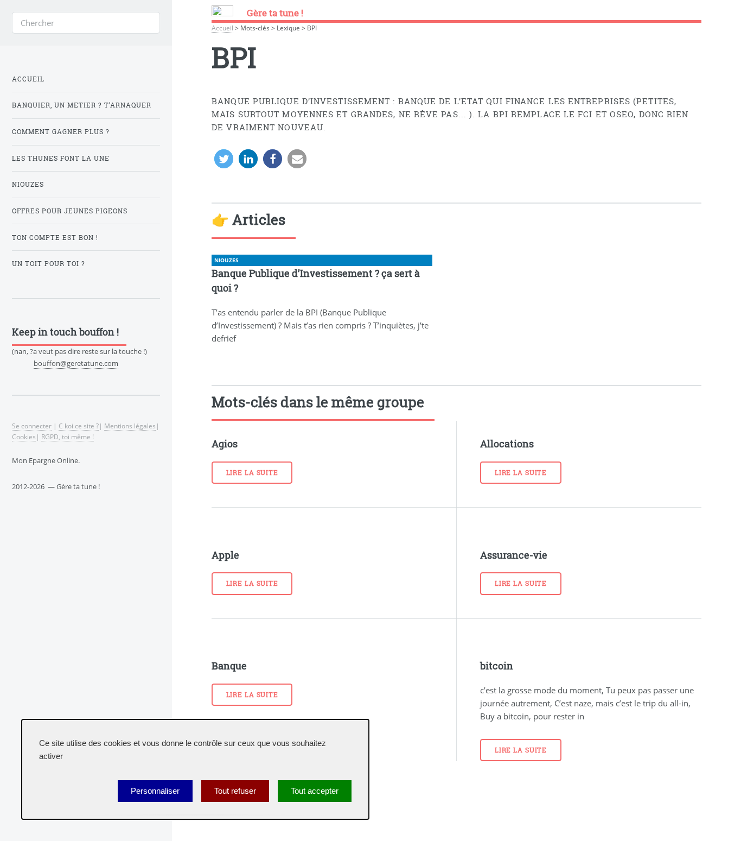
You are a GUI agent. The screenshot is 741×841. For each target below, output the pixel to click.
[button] (223, 158)
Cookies (24, 436)
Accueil (222, 27)
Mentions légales (130, 425)
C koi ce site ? (79, 425)
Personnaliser (155, 791)
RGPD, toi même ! (67, 436)
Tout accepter (314, 791)
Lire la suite (252, 473)
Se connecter (32, 425)
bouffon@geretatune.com (76, 363)
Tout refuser (235, 791)
